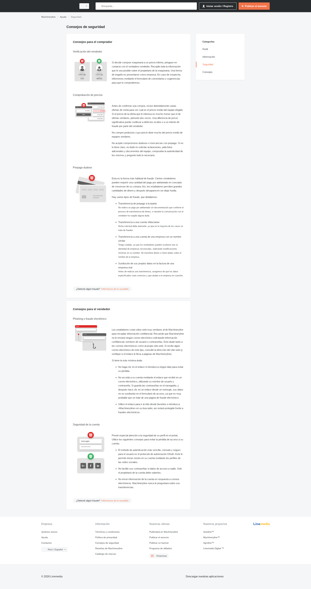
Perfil (205, 49)
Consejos (207, 72)
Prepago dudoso (82, 167)
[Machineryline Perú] (58, 6)
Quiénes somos (49, 532)
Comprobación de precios (88, 95)
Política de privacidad (106, 537)
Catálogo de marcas (105, 554)
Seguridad (207, 64)
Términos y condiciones (107, 532)
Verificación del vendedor (87, 51)
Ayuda (44, 537)
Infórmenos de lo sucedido (115, 289)
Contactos (46, 543)
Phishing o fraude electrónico (89, 318)
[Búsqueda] (99, 6)
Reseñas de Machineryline (108, 548)
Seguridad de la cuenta (86, 424)
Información (208, 56)
